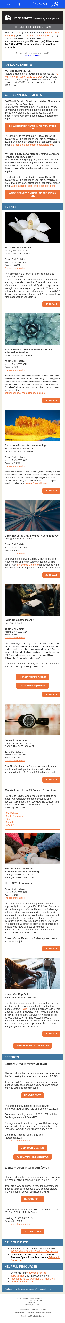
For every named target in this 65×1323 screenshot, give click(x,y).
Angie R (25, 1009)
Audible (10, 822)
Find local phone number (15, 268)
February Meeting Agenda (32, 677)
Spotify (9, 819)
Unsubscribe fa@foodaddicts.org (32, 1309)
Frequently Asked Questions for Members (33, 1278)
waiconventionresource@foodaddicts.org (33, 186)
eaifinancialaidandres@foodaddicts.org (32, 145)
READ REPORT (32, 1095)
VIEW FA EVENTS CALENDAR (32, 1045)
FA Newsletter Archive (22, 1281)
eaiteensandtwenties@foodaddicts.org (25, 393)
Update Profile (20, 1313)
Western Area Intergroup (38, 35)
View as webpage (32, 56)
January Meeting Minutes (32, 685)
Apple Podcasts (14, 816)
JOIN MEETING (32, 1231)
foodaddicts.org (45, 1289)
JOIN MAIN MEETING (32, 1148)
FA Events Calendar (28, 564)
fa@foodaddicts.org (36, 1316)
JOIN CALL (51, 304)
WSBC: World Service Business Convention (34, 1251)
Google (10, 825)
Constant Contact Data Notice (39, 1313)
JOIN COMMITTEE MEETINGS (32, 1156)
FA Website (12, 813)
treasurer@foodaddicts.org (36, 483)
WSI (19, 32)
